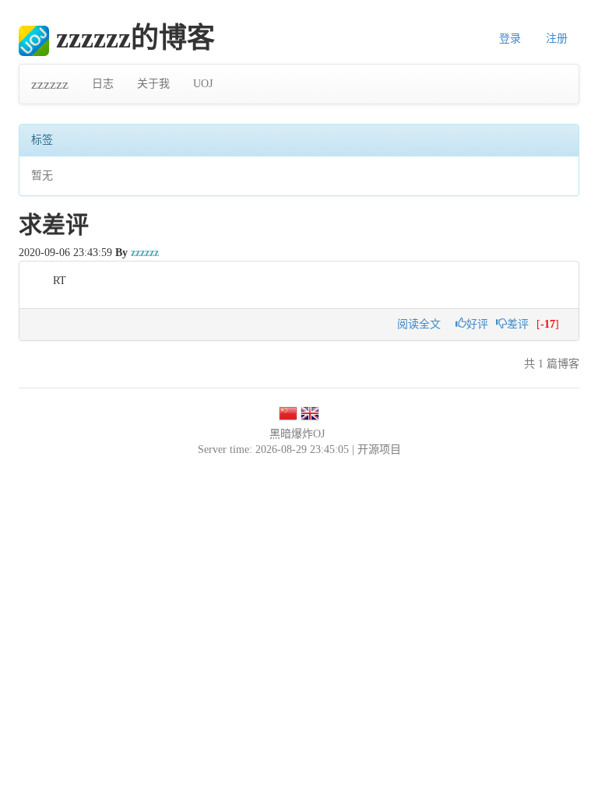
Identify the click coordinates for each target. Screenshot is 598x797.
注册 (557, 38)
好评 (477, 324)
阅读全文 (419, 324)
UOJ (203, 84)
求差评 (54, 224)
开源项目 (379, 449)
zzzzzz (50, 84)
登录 (510, 38)
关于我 (153, 84)
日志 (103, 84)
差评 (518, 324)
